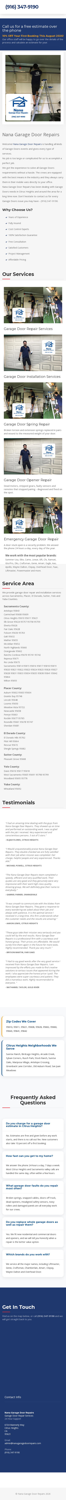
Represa (8, 658)
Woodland (9, 778)
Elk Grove (8, 621)
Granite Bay (10, 696)
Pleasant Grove (11, 759)
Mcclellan (8, 643)
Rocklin (7, 718)
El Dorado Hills (11, 737)
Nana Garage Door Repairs (27, 144)
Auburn (7, 692)
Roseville (8, 722)
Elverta (7, 625)
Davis (6, 771)
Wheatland (9, 788)
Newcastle (9, 710)
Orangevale (9, 651)
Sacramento (10, 665)
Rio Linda (8, 662)
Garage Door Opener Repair (28, 480)
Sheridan (8, 725)
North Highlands (12, 647)
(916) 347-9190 (21, 7)
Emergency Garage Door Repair (31, 539)
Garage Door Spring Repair (27, 424)
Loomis (7, 703)
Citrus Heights (11, 618)
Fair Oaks (8, 629)
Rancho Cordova (12, 654)
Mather (7, 640)
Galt (6, 636)
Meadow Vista (11, 707)
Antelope (8, 610)
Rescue (7, 744)
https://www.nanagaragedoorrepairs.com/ (25, 1458)
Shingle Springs (11, 748)
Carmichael (9, 614)
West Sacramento (13, 774)
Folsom (7, 632)
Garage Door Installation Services (32, 377)
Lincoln (7, 699)
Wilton (7, 680)
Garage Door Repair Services (28, 329)
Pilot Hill (8, 741)
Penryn (7, 714)
